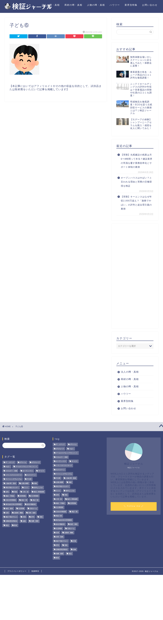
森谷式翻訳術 (31, 504)
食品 (7, 525)
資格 (41, 517)
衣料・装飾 (31, 513)
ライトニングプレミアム (13, 479)
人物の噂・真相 (96, 4)
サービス (41, 471)
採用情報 (23, 496)
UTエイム (23, 462)
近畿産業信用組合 (11, 521)
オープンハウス (28, 471)
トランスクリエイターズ (13, 475)
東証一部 (24, 500)
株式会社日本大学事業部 (13, 504)
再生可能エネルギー (12, 487)
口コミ (26, 487)
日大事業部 (34, 496)
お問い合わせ (149, 4)
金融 (24, 521)
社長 (7, 513)
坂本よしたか (38, 487)
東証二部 (35, 500)
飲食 (15, 525)
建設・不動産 (10, 496)
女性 (7, 492)
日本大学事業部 (11, 500)
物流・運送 (9, 508)
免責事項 (35, 571)
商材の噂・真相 (73, 4)
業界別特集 (131, 4)
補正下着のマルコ (11, 517)
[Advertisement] (134, 276)
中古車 (29, 479)
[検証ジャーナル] (27, 9)
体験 (35, 483)
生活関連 (21, 508)
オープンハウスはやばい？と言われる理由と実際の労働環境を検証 (136, 182)
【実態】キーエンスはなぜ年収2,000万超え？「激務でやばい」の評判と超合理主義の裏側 (136, 203)
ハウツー (115, 4)
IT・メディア (10, 462)
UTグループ (36, 462)
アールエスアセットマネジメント (26, 467)
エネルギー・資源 (11, 471)
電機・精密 (34, 521)
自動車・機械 (18, 513)
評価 (24, 517)
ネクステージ (31, 475)
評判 (32, 517)
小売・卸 (25, 492)
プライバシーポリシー (16, 571)
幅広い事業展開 (39, 492)
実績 (15, 492)
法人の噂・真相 (51, 4)
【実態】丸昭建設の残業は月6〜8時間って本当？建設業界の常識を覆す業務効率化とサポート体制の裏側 (136, 161)
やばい (8, 467)
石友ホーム (33, 508)
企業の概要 (24, 483)
